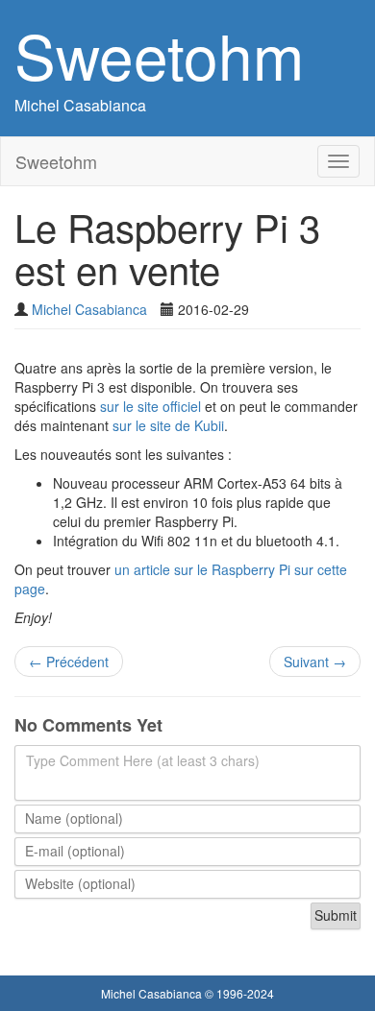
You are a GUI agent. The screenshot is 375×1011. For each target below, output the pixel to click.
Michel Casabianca (80, 105)
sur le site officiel (150, 406)
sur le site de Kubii (168, 425)
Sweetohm (159, 54)
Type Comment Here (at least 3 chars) (143, 760)
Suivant (315, 661)
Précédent (69, 661)
